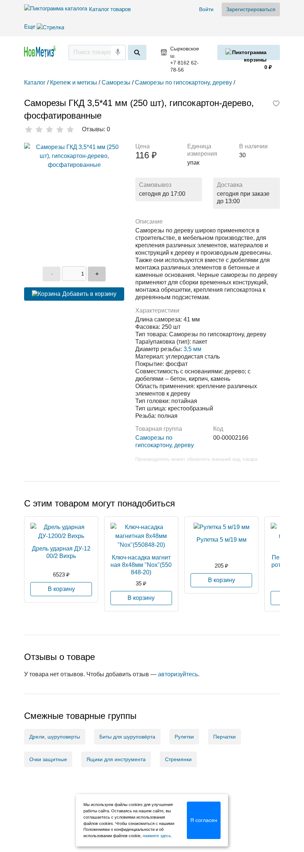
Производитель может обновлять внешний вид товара (196, 459)
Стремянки (178, 759)
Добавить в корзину (89, 294)
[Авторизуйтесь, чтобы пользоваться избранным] (276, 104)
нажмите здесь (157, 835)
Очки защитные (48, 759)
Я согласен (203, 820)
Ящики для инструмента (116, 759)
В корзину (61, 589)
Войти (206, 9)
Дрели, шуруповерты (54, 737)
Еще (30, 26)
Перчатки (224, 737)
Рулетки (184, 737)
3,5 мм (192, 349)
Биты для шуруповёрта (127, 737)
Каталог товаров (110, 9)
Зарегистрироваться (250, 9)
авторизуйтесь (178, 674)
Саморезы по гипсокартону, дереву (164, 441)
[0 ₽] (248, 52)
